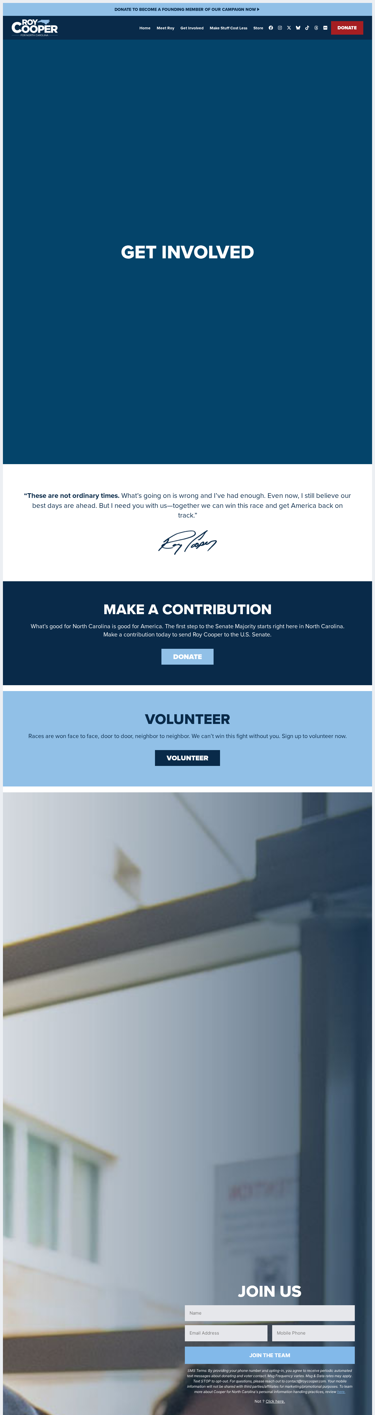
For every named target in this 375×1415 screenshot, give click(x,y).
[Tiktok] (307, 27)
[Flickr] (325, 27)
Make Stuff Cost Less (228, 28)
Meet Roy (165, 28)
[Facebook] (270, 27)
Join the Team (269, 1355)
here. (341, 1391)
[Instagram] (279, 27)
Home (145, 28)
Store (258, 28)
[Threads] (316, 27)
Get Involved (192, 28)
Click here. (275, 1401)
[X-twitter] (288, 27)
